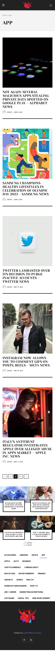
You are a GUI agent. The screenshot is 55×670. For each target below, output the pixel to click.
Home (5, 15)
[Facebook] (24, 640)
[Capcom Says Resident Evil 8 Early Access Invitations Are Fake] (14, 524)
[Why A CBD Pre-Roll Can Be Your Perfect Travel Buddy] (41, 524)
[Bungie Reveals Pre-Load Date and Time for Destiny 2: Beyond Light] (14, 494)
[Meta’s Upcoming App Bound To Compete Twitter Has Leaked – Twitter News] (41, 494)
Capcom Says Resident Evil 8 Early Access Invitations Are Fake (13, 534)
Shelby (9, 112)
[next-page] (26, 476)
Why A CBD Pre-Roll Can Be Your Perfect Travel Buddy (41, 534)
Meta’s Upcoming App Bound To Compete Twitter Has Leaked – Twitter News (41, 506)
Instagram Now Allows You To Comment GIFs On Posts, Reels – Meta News (26, 361)
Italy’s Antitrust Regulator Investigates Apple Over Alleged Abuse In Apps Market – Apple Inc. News (27, 449)
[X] (31, 640)
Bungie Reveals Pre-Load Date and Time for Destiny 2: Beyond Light (13, 506)
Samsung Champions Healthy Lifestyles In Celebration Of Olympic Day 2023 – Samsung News (26, 188)
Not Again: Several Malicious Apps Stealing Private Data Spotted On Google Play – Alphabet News (26, 99)
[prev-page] (5, 476)
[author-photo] (5, 112)
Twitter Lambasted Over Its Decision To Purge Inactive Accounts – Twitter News (26, 276)
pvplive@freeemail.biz (32, 633)
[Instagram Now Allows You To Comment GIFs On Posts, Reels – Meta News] (27, 328)
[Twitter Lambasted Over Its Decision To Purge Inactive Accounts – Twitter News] (27, 241)
